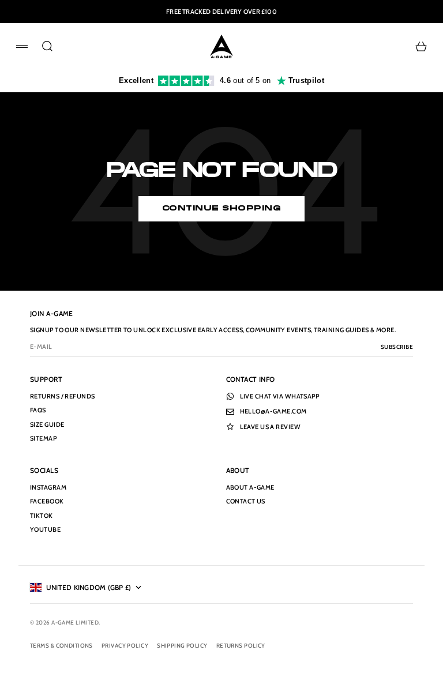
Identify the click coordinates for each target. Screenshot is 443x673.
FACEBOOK (47, 501)
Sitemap (43, 438)
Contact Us (245, 501)
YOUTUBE (45, 529)
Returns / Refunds (62, 396)
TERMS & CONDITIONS (61, 645)
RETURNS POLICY (240, 645)
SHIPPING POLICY (182, 645)
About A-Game (250, 487)
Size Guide (47, 424)
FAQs (38, 410)
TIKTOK (41, 516)
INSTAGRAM (48, 487)
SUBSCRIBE (397, 347)
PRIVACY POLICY (125, 645)
